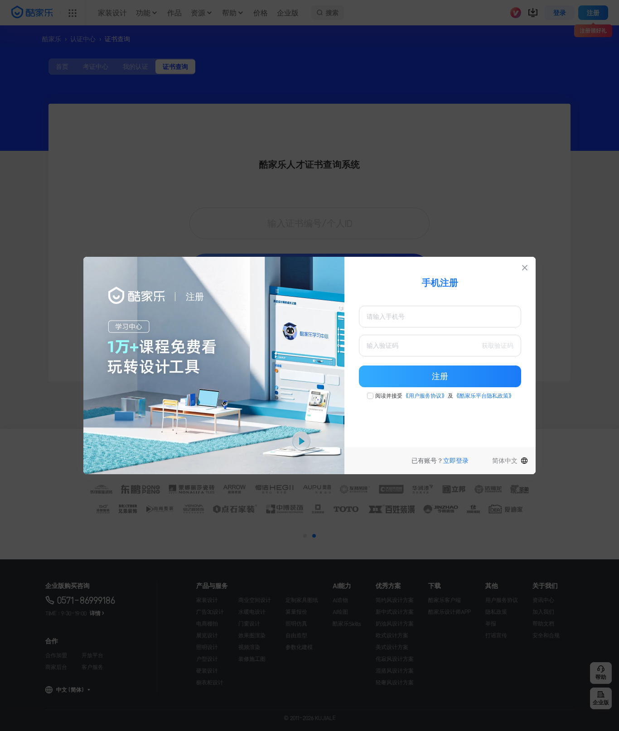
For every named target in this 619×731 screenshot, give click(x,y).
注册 (440, 376)
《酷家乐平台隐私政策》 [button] (484, 396)
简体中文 (504, 460)
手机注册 (440, 282)
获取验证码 (497, 345)
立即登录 (456, 460)
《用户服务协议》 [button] (425, 396)
